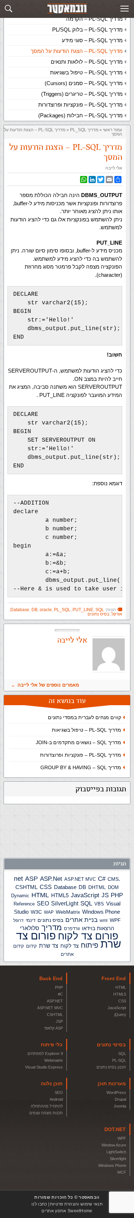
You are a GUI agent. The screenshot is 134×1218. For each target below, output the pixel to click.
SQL (86, 903)
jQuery (120, 1014)
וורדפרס (72, 928)
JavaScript (85, 895)
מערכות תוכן (112, 1083)
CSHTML (26, 887)
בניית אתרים (81, 920)
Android (56, 1099)
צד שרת (48, 946)
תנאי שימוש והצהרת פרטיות (76, 1204)
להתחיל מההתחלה (47, 1106)
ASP (31, 878)
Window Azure (113, 1145)
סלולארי (29, 928)
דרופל (18, 920)
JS (105, 895)
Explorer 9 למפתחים (45, 1053)
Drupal (120, 1099)
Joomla (120, 1106)
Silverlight (118, 1158)
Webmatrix (53, 1060)
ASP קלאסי (53, 1028)
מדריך (51, 927)
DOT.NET (115, 1129)
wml (104, 920)
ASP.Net (51, 878)
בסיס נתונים (50, 920)
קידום (31, 946)
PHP (117, 895)
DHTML (97, 887)
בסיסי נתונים (111, 1044)
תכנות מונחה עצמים (46, 1113)
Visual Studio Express (44, 1067)
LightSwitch (116, 1152)
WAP (49, 912)
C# (101, 878)
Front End (113, 978)
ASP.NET (55, 1001)
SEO (43, 903)
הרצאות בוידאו (98, 928)
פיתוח (89, 945)
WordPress (116, 1092)
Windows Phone (101, 912)
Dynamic (20, 895)
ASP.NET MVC (80, 879)
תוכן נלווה (52, 1083)
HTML (40, 895)
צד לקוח (69, 946)
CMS (113, 879)
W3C (36, 912)
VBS (99, 904)
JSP (59, 1021)
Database (65, 887)
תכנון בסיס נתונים (111, 1067)
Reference (24, 904)
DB (82, 887)
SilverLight (64, 903)
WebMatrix (68, 912)
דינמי (30, 920)
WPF (115, 920)
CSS (46, 887)
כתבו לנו (39, 1204)
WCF (121, 1172)
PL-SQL (119, 1060)
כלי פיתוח (52, 1044)
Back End (51, 978)
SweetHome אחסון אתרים (66, 1210)
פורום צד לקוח (88, 936)
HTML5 (60, 895)
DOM (113, 887)
